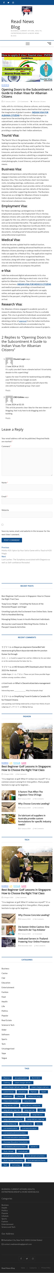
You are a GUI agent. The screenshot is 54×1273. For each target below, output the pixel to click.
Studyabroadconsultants (36, 1160)
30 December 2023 (26, 945)
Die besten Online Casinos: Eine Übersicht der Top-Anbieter (33, 928)
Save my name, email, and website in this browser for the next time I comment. (26, 533)
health (43, 1092)
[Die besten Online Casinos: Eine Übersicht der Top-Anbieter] (8, 930)
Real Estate (7, 1020)
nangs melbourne (10, 1124)
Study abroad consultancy (35, 1156)
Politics (5, 1011)
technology (16, 1165)
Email (5, 496)
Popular (16, 763)
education (22, 1092)
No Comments (22, 774)
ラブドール (6, 647)
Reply (8, 390)
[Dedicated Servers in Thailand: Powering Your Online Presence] (8, 942)
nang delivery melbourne (31, 1105)
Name (5, 482)
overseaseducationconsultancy (15, 1133)
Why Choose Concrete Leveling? (34, 803)
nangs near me (26, 1124)
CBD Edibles (18, 397)
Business (5, 85)
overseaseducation (10, 1128)
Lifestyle (20, 1096)
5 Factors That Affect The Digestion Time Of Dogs (30, 793)
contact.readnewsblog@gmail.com (17, 1244)
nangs (41, 1110)
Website (5, 510)
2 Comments (23, 101)
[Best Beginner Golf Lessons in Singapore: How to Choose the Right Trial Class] (27, 741)
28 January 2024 (25, 808)
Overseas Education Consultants (16, 1142)
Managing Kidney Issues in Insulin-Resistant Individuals (26, 619)
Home (23, 1268)
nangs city (7, 1115)
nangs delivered (21, 1115)
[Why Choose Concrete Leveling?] (8, 807)
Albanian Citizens (39, 101)
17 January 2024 (25, 934)
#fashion (7, 1078)
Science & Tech (8, 1025)
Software (5, 1034)
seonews (34, 1147)
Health (4, 1001)
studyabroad (22, 1151)
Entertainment (8, 987)
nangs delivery (37, 1115)
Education (6, 982)
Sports (4, 1039)
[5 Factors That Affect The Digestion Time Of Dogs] (8, 795)
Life (10, 763)
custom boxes (9, 1092)
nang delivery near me (12, 1110)
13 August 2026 (8, 774)
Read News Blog (22, 24)
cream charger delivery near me (15, 1087)
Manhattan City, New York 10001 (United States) (22, 1240)
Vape (4, 1053)
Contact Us (33, 1268)
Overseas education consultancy (15, 1137)
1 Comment (38, 934)
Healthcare (8, 1096)
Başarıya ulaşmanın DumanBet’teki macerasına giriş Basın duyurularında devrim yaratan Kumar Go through (24, 650)
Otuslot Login (19, 359)
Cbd (3, 978)
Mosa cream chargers (11, 1101)
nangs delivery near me (35, 1119)
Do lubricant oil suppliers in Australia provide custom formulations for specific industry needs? (34, 820)
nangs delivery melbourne (13, 1119)
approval (23, 321)
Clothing (7, 1082)
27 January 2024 (9, 101)
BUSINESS (36, 1078)
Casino (4, 973)
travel (27, 1165)
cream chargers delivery (40, 1087)
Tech (4, 1044)
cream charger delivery (23, 1082)
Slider (23, 763)
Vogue (4, 1058)
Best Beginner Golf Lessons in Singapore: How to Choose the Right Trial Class (26, 768)
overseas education (29, 1128)
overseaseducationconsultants (15, 1147)
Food (4, 997)
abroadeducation (21, 1078)
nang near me (29, 1110)
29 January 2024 (25, 799)
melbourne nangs (34, 1096)
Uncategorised (8, 1048)
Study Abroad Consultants (13, 1160)
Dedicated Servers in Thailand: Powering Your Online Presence (33, 940)
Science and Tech (8, 1227)
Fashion (5, 992)
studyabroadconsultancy (12, 1156)
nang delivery (29, 1101)
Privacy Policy (45, 1268)
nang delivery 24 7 (10, 1105)
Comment (6, 446)
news (39, 1124)
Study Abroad (8, 1151)
